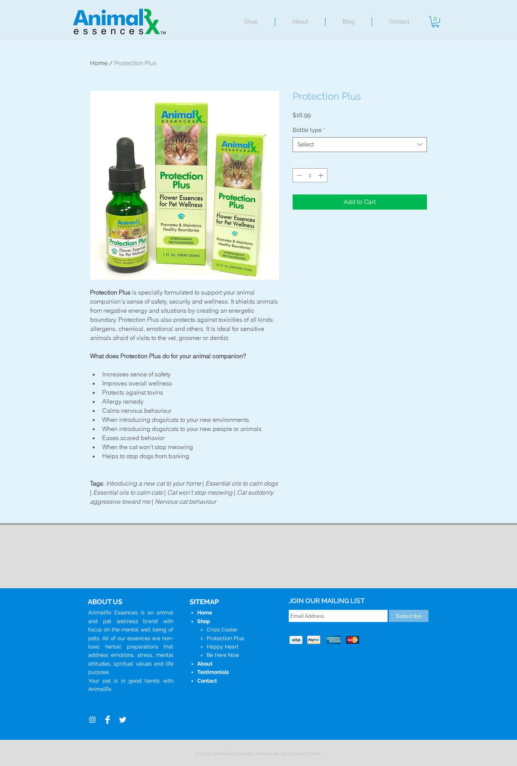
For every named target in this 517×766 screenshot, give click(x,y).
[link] (435, 21)
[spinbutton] (310, 175)
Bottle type (309, 130)
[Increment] (321, 175)
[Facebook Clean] (107, 720)
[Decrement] (298, 175)
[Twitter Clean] (122, 720)
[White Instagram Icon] (92, 720)
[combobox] (360, 144)
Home (98, 63)
